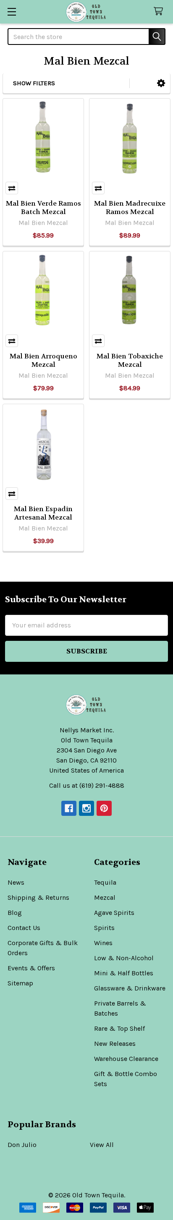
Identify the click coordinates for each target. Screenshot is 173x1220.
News (16, 882)
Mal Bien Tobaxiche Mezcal (130, 360)
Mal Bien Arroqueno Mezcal (43, 360)
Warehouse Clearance (126, 1059)
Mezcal (104, 897)
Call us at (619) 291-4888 (86, 785)
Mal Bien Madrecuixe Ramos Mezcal (129, 207)
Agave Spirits (114, 913)
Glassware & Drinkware (129, 988)
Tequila (105, 882)
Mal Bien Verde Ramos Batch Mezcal (43, 207)
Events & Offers (31, 968)
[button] (161, 83)
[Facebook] (68, 808)
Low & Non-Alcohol (124, 958)
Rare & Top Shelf (119, 1028)
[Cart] (160, 11)
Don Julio (22, 1145)
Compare (11, 188)
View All (102, 1145)
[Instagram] (86, 808)
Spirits (104, 928)
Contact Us (24, 928)
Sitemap (20, 983)
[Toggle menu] (11, 11)
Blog (15, 913)
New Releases (115, 1044)
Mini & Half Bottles (123, 973)
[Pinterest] (104, 808)
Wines (103, 943)
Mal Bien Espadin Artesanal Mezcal (43, 513)
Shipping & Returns (38, 897)
